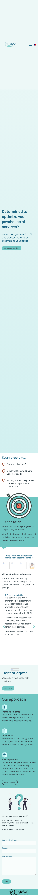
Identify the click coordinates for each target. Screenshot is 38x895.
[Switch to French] (35, 44)
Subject (4, 848)
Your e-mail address (9, 840)
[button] (30, 45)
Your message (7, 856)
